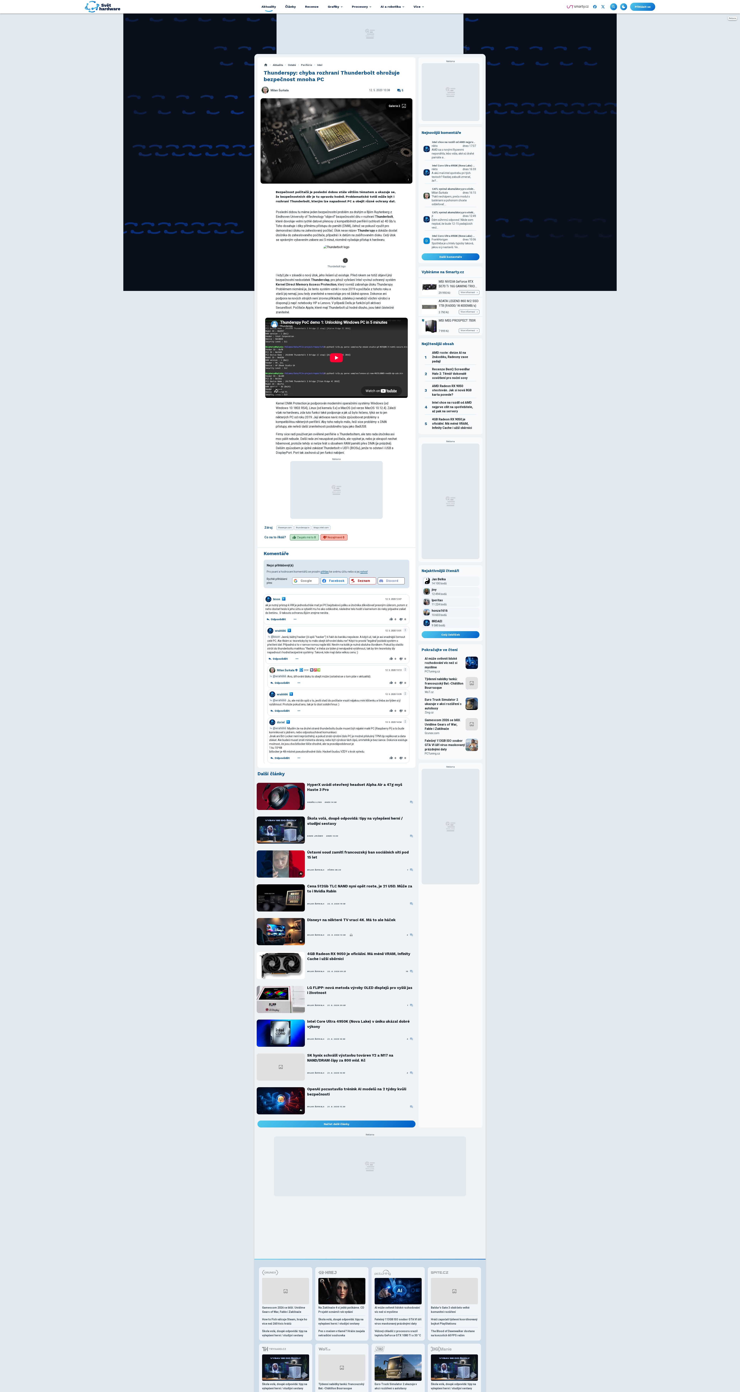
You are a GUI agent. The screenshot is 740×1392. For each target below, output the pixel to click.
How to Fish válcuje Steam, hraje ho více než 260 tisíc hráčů (284, 1321)
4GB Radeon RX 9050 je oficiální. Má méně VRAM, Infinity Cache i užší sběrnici (358, 956)
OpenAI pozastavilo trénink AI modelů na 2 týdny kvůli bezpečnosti (356, 1091)
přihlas (325, 571)
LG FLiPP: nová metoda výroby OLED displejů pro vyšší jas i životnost (359, 990)
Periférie (306, 65)
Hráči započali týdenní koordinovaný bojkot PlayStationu (454, 1321)
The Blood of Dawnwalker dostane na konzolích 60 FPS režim (453, 1333)
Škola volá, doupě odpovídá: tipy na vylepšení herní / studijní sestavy (355, 821)
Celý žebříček (450, 634)
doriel (281, 722)
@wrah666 (279, 676)
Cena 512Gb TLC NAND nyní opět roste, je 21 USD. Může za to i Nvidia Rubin (359, 888)
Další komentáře (450, 256)
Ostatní (292, 65)
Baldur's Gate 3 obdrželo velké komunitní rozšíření (450, 1309)
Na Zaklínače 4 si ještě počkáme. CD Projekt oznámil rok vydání (341, 1309)
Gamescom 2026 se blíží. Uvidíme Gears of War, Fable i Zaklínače (443, 724)
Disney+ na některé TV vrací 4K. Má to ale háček (351, 920)
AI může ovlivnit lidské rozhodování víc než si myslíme (441, 663)
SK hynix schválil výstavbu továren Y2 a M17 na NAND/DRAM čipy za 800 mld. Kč (350, 1058)
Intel (319, 65)
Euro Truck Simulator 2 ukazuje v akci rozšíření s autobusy (443, 704)
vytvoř (364, 571)
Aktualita (278, 65)
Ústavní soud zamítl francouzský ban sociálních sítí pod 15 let (358, 854)
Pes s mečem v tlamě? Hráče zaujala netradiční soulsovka (341, 1333)
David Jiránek (315, 836)
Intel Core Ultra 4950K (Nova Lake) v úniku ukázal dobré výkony (358, 1024)
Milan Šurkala (280, 90)
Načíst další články (336, 1124)
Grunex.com (432, 733)
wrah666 (280, 630)
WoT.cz (429, 692)
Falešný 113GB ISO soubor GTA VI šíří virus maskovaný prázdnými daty (445, 745)
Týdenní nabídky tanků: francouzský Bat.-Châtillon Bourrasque (444, 683)
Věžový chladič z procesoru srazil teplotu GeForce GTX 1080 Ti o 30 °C (398, 1333)
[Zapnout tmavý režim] (623, 6)
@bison (275, 636)
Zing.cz (429, 712)
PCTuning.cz (432, 671)
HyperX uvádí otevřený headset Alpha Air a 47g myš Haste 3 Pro (354, 787)
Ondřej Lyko (314, 802)
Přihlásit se (643, 6)
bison (276, 599)
